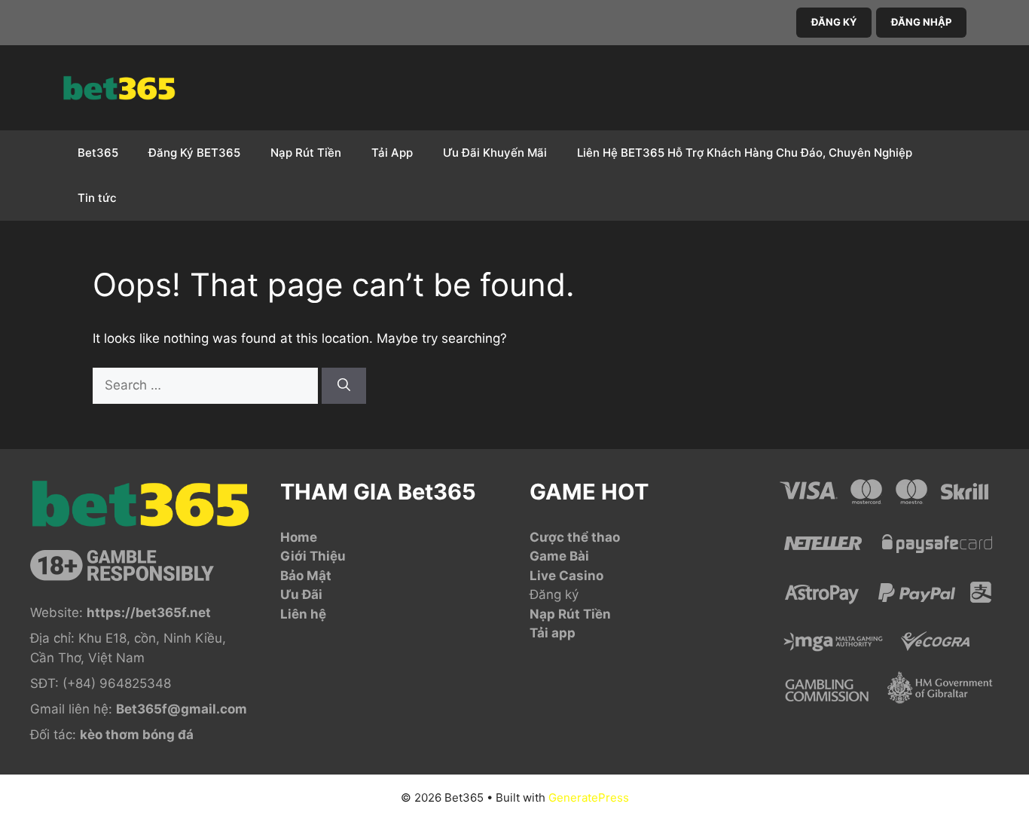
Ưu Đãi (301, 594)
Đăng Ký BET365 (194, 152)
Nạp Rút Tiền (305, 152)
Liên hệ (303, 614)
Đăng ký (554, 594)
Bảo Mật (305, 575)
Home (298, 537)
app (563, 632)
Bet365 (98, 152)
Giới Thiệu (313, 556)
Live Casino (566, 575)
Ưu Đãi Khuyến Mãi (495, 152)
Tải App (392, 152)
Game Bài (559, 556)
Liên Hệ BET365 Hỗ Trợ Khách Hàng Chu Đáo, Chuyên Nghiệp (744, 152)
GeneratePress (588, 797)
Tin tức (97, 198)
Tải (540, 632)
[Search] (344, 386)
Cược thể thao (575, 537)
